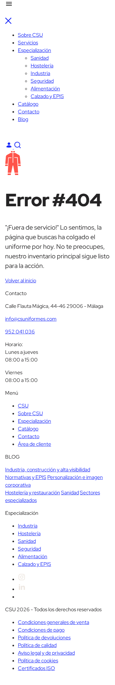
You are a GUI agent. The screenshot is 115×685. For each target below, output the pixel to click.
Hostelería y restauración (32, 492)
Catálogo (28, 104)
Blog (23, 119)
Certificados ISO (36, 668)
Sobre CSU (30, 35)
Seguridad (42, 81)
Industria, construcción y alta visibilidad (47, 469)
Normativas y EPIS (25, 477)
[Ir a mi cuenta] (9, 147)
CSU (23, 405)
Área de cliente (34, 444)
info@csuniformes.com (31, 319)
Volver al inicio (20, 280)
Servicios (28, 42)
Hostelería (42, 65)
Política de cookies (38, 660)
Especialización (34, 50)
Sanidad (40, 58)
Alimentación (45, 88)
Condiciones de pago (41, 630)
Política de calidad (37, 645)
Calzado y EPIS (47, 96)
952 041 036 (20, 331)
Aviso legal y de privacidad (46, 653)
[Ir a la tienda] (17, 147)
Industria (40, 73)
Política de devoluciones (44, 637)
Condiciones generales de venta (53, 622)
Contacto (28, 111)
